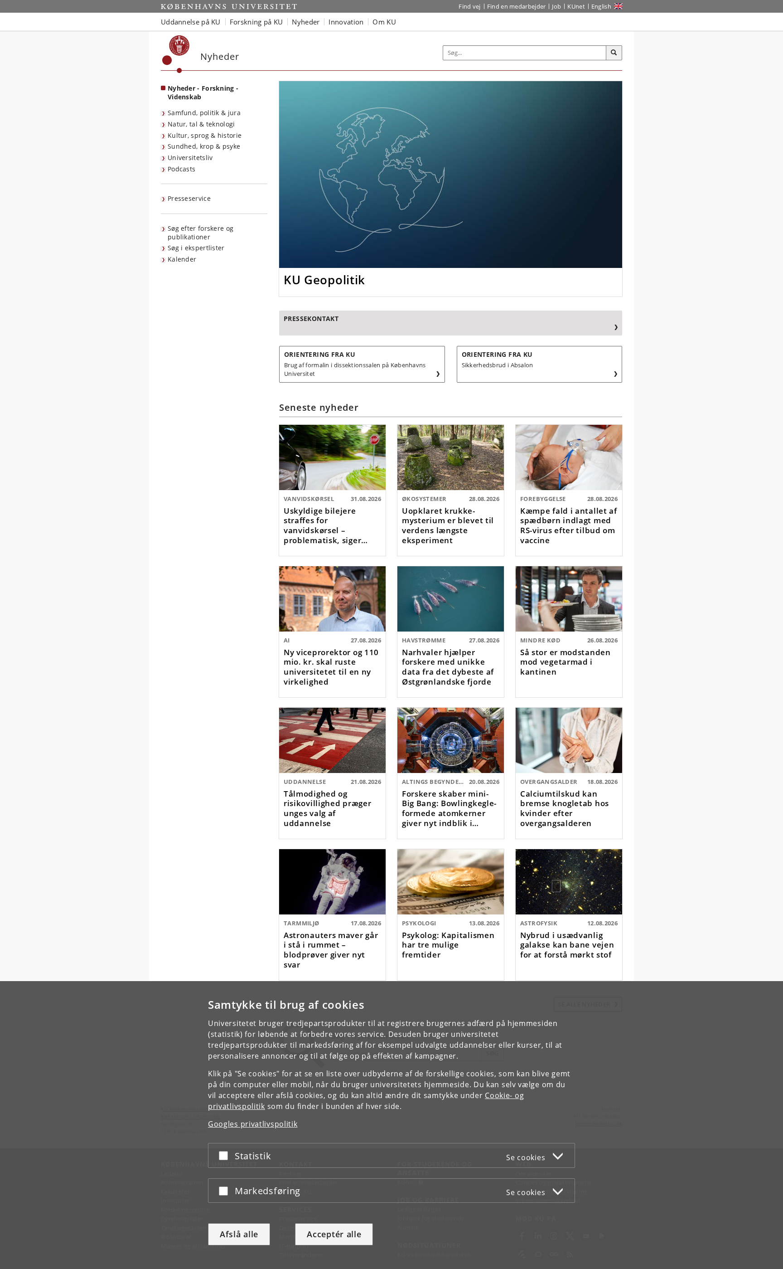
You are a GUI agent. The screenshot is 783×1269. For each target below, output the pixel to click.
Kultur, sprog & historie (205, 135)
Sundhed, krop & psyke (204, 146)
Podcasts (181, 169)
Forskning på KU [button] (256, 21)
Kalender (182, 259)
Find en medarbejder (516, 6)
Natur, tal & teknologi (201, 124)
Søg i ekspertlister (196, 247)
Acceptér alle (334, 1234)
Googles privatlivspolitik (253, 1124)
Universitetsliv (190, 157)
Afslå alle (239, 1234)
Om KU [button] (384, 21)
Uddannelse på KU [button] (191, 21)
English (601, 6)
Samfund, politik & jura (204, 112)
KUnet (576, 6)
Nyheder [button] (305, 21)
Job (556, 6)
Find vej (469, 6)
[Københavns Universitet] (176, 54)
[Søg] (614, 53)
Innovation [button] (346, 21)
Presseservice (189, 198)
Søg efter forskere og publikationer (200, 232)
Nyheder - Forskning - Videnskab (203, 92)
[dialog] (391, 1125)
